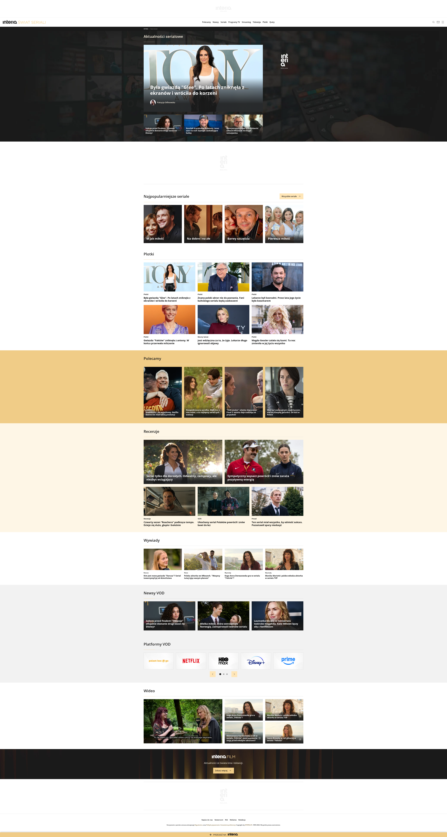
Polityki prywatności (213, 825)
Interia (146, 29)
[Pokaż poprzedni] (213, 674)
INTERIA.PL (248, 825)
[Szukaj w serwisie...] (433, 22)
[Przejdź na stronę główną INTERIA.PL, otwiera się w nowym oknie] (10, 22)
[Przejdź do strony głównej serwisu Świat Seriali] (32, 22)
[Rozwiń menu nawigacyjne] (442, 22)
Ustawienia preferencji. (228, 825)
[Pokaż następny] (234, 674)
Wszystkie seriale (289, 196)
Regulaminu (199, 825)
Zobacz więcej (221, 770)
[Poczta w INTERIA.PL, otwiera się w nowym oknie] (438, 22)
